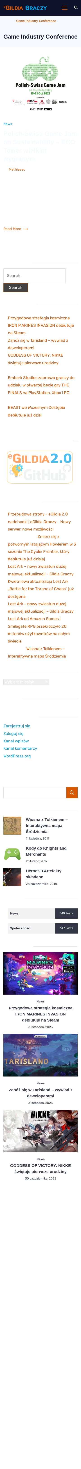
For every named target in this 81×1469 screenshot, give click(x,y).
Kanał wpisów (16, 741)
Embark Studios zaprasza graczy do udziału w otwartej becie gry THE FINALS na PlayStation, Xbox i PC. (41, 385)
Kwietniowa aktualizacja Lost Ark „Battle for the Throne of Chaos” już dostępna (41, 589)
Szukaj (72, 792)
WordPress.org (17, 756)
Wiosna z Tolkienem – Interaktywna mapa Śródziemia (47, 825)
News (7, 124)
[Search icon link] (75, 7)
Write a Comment (17, 176)
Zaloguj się (13, 733)
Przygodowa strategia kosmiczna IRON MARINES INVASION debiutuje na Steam (41, 325)
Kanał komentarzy (20, 748)
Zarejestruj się (16, 726)
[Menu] (65, 7)
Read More (12, 229)
